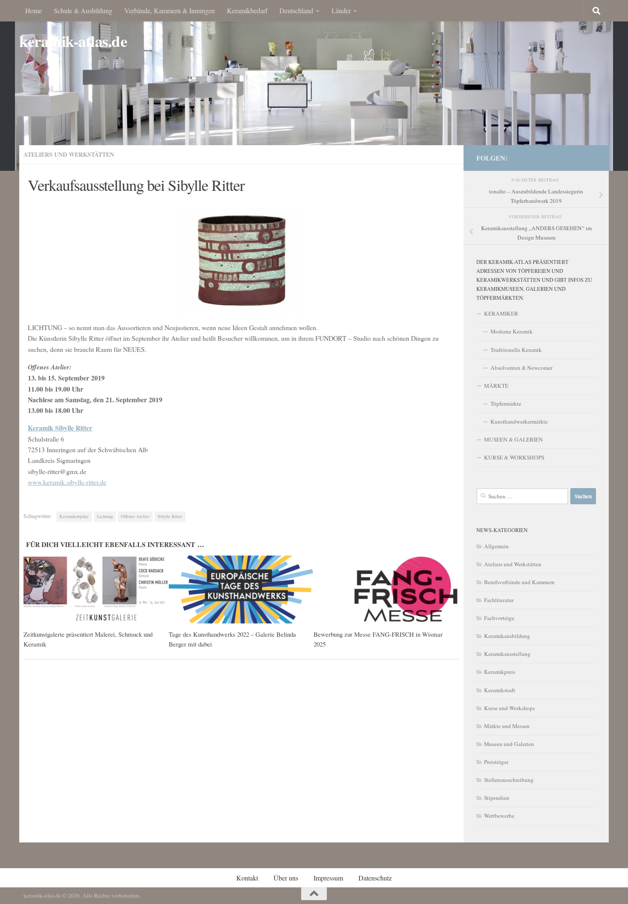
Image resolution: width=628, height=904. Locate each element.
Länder (341, 10)
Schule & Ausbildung (83, 10)
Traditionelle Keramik (516, 350)
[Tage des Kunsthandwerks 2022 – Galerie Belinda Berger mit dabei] (241, 590)
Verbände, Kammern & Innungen (169, 10)
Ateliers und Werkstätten (68, 154)
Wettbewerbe (499, 815)
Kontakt (247, 877)
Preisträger (496, 762)
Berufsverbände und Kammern (519, 582)
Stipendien (496, 798)
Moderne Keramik (511, 331)
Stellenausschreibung (509, 780)
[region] (314, 85)
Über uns (285, 877)
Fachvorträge (499, 618)
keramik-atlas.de (73, 41)
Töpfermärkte (505, 403)
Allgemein (496, 546)
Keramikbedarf (247, 10)
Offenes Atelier (135, 516)
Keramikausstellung (507, 654)
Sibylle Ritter (170, 516)
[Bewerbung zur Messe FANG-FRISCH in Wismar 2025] (386, 590)
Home (33, 10)
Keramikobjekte (74, 516)
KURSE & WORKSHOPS (514, 457)
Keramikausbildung (507, 636)
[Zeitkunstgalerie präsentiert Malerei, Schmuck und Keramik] (95, 590)
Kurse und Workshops (509, 708)
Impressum (328, 877)
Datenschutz (375, 877)
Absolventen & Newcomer (521, 368)
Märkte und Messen (507, 726)
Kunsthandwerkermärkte (519, 421)
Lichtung (105, 516)
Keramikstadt (499, 690)
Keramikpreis (499, 672)
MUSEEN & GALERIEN (513, 439)
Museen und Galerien (509, 744)
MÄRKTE (496, 385)
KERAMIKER (501, 313)
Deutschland (296, 10)
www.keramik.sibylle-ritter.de (67, 481)
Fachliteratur (499, 600)
